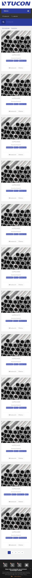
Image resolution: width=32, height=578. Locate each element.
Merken (21, 68)
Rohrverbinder (6, 28)
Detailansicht (13, 68)
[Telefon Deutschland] (12, 565)
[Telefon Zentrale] (5, 565)
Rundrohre (14, 28)
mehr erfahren (17, 576)
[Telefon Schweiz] (19, 565)
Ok (12, 576)
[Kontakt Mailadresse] (27, 565)
